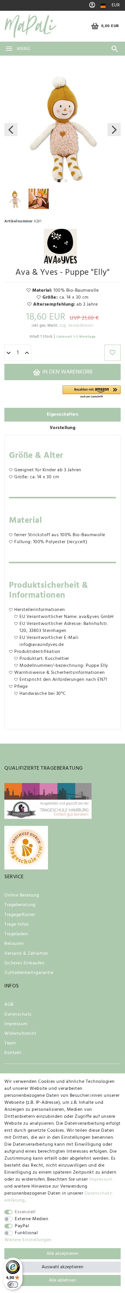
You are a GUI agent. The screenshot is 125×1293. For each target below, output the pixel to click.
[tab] (62, 414)
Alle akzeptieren (62, 1253)
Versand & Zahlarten (26, 953)
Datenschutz (18, 1014)
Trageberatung (20, 905)
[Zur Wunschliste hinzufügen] (112, 353)
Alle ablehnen (62, 1280)
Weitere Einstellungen (28, 1240)
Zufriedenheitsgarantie (28, 973)
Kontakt (13, 1053)
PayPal (22, 1226)
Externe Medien (31, 1219)
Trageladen (16, 934)
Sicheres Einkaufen (24, 963)
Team (10, 1043)
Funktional (26, 1233)
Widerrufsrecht (20, 1033)
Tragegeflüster (19, 915)
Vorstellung (63, 428)
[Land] (103, 5)
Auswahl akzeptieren (62, 1267)
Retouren (14, 943)
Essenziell (25, 1212)
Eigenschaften (62, 414)
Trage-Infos (16, 924)
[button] (92, 391)
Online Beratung (21, 895)
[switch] (13, 1284)
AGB (9, 1004)
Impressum (16, 1024)
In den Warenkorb (66, 372)
